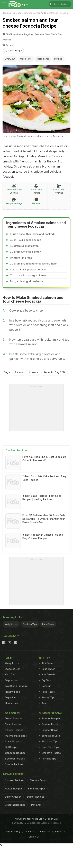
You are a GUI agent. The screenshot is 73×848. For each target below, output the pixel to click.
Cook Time (26, 58)
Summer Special (50, 713)
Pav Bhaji (36, 804)
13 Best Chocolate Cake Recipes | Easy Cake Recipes (44, 478)
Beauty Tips (48, 697)
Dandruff (46, 686)
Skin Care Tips (50, 741)
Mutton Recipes (13, 788)
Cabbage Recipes (15, 752)
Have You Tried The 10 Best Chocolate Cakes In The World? (44, 458)
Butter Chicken (13, 796)
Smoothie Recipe (51, 752)
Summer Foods (50, 724)
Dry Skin (46, 680)
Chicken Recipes (14, 780)
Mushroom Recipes (16, 735)
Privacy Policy (13, 831)
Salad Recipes (13, 724)
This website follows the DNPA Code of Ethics (36, 819)
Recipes (7, 13)
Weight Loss (11, 624)
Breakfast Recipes (15, 804)
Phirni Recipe (49, 758)
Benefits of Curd (51, 735)
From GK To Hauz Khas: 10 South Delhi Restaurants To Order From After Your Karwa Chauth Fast (43, 519)
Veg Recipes (11, 713)
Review (9, 45)
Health (8, 658)
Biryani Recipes (36, 788)
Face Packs (48, 691)
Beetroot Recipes (15, 758)
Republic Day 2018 (55, 372)
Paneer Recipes (14, 730)
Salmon (19, 372)
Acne (44, 703)
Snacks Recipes (14, 764)
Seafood (17, 13)
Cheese (33, 372)
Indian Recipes (13, 774)
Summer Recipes (51, 718)
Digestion (10, 697)
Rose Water (48, 668)
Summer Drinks (50, 730)
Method (58, 58)
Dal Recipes (12, 747)
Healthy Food (12, 691)
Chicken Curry (38, 780)
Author (58, 831)
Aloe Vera (47, 663)
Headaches (11, 703)
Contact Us (34, 836)
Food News (48, 624)
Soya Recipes (13, 741)
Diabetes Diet (12, 668)
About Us (30, 831)
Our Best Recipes (16, 450)
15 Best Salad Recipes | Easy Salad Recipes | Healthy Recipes (41, 497)
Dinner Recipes (13, 718)
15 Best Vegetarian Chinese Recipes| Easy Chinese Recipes (43, 536)
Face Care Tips (50, 747)
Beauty (44, 658)
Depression (11, 680)
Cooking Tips (30, 624)
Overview (10, 58)
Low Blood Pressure (16, 686)
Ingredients (43, 58)
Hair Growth (48, 674)
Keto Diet (10, 674)
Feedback (45, 831)
